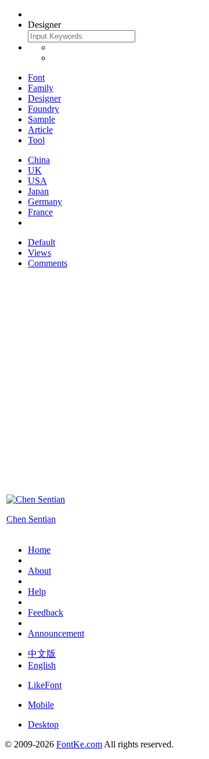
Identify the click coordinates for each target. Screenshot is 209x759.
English (42, 665)
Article (40, 130)
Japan (38, 191)
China (39, 160)
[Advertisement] (104, 382)
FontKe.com (79, 744)
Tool (36, 140)
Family (40, 88)
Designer (44, 98)
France (40, 212)
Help (37, 592)
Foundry (43, 109)
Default (41, 242)
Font (36, 77)
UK (35, 170)
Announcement (56, 633)
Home (39, 550)
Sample (41, 119)
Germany (45, 202)
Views (39, 253)
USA (37, 181)
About (39, 571)
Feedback (45, 612)
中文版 (42, 654)
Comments (47, 263)
